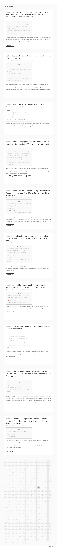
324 (50, 531)
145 (13, 493)
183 (9, 501)
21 (35, 464)
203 (35, 504)
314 (13, 531)
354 (17, 539)
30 (20, 467)
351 (5, 539)
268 (35, 519)
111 (31, 484)
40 (9, 469)
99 (35, 481)
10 (42, 461)
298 (50, 525)
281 (35, 522)
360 (39, 539)
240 (28, 513)
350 (50, 536)
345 (31, 536)
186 (20, 501)
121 (20, 487)
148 (24, 493)
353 (13, 539)
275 (13, 522)
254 (31, 516)
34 (35, 467)
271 (46, 519)
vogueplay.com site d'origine (33, 354)
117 (5, 487)
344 (28, 536)
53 (9, 472)
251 (20, 516)
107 (17, 484)
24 (46, 464)
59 (31, 472)
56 (20, 472)
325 (6, 533)
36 (42, 467)
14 (9, 464)
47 (35, 469)
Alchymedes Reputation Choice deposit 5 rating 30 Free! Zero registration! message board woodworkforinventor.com (26, 421)
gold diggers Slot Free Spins (41, 265)
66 (9, 475)
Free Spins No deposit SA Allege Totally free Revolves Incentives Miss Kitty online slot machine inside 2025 (28, 193)
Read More (10, 45)
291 (24, 525)
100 (39, 481)
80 (13, 478)
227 (28, 510)
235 (9, 513)
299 (6, 528)
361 (42, 539)
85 (31, 478)
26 (5, 467)
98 (31, 481)
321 (39, 531)
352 (9, 539)
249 (13, 516)
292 (28, 525)
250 (17, 516)
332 (31, 533)
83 (24, 478)
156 (6, 496)
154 (46, 493)
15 (13, 464)
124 (31, 487)
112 (35, 484)
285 (50, 522)
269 (39, 519)
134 (20, 490)
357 (28, 539)
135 (24, 490)
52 (5, 472)
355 (20, 539)
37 (46, 467)
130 (6, 490)
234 (6, 513)
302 (17, 528)
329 (20, 533)
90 (50, 478)
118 (9, 487)
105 (9, 484)
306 (31, 528)
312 (5, 531)
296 (42, 525)
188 (28, 501)
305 (28, 528)
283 (42, 522)
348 (42, 536)
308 (39, 528)
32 (27, 467)
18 (24, 464)
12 (49, 461)
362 (46, 539)
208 (6, 507)
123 (28, 487)
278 (24, 522)
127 (42, 487)
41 (13, 469)
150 (31, 493)
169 (6, 499)
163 (31, 496)
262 (13, 519)
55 (16, 472)
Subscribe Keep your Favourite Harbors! (17, 302)
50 (46, 469)
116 (50, 484)
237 (17, 513)
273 (6, 522)
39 (5, 469)
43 (20, 469)
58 (27, 472)
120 (17, 487)
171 (13, 499)
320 (35, 531)
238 (20, 513)
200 (24, 504)
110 (28, 484)
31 (24, 467)
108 (20, 484)
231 (42, 510)
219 (46, 507)
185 (17, 501)
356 (24, 539)
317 (24, 531)
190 (35, 501)
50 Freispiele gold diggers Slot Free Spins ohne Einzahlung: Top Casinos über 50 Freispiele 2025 (27, 238)
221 (5, 510)
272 (50, 519)
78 (5, 478)
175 (28, 499)
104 (6, 484)
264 (20, 519)
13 (5, 464)
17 (20, 464)
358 (31, 539)
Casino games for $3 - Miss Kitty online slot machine (19, 203)
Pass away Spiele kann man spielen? (16, 255)
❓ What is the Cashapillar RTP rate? (16, 300)
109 (24, 484)
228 (31, 510)
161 (24, 496)
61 (38, 472)
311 (50, 528)
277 (20, 522)
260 (6, 519)
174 (24, 499)
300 (9, 528)
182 (6, 501)
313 (9, 531)
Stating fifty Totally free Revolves (15, 387)
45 (27, 469)
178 (39, 499)
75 (42, 475)
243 (39, 513)
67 (13, 475)
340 (13, 536)
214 (28, 507)
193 (46, 501)
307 (35, 528)
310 (46, 528)
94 (16, 481)
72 (31, 475)
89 (46, 478)
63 (46, 472)
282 (39, 522)
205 (42, 504)
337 (50, 533)
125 (35, 487)
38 (50, 467)
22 (38, 464)
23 (42, 464)
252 (24, 516)
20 (31, 464)
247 (6, 516)
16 (16, 464)
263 (17, 519)
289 (17, 525)
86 (35, 478)
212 (20, 507)
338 (6, 536)
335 (42, 533)
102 (46, 481)
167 (46, 496)
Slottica (9, 257)
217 (39, 507)
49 (42, 469)
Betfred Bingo (11, 208)
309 (42, 528)
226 (24, 510)
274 (9, 522)
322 (42, 531)
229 (35, 510)
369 (24, 542)
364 (6, 542)
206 (46, 504)
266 (28, 519)
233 (50, 510)
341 (17, 536)
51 (49, 469)
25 (49, 464)
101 (42, 481)
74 (38, 475)
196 (9, 504)
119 (13, 487)
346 (35, 536)
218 (42, 507)
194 (50, 501)
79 (9, 478)
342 (20, 536)
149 (28, 493)
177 (35, 499)
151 (35, 493)
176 (31, 499)
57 (24, 472)
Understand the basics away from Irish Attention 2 (19, 30)
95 (20, 481)
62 (42, 472)
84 (28, 478)
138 (35, 490)
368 (20, 542)
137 (31, 490)
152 (39, 493)
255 (35, 516)
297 (46, 525)
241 (31, 513)
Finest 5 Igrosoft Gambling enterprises (16, 393)
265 (24, 519)
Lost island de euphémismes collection (16, 336)
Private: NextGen (11, 28)
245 (46, 513)
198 (17, 504)
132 (13, 490)
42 (16, 469)
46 (31, 469)
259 (50, 516)
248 (9, 516)
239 (24, 513)
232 (46, 510)
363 (50, 539)
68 (16, 475)
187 (24, 501)
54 (13, 472)
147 (20, 493)
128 (46, 487)
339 (9, 536)
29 (16, 467)
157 (9, 496)
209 (9, 507)
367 (17, 542)
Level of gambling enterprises (14, 73)
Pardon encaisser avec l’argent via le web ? (17, 112)
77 (50, 475)
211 (16, 507)
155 (50, 493)
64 (50, 472)
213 (24, 507)
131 (9, 490)
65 (5, 475)
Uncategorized (18, 18)
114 (42, 484)
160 (20, 496)
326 (9, 533)
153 (42, 493)
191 (39, 501)
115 (46, 484)
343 (24, 536)
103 (50, 481)
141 (46, 490)
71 (27, 475)
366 (13, 542)
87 (39, 478)
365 (9, 542)
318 (28, 531)
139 (39, 490)
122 (24, 487)
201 (28, 504)
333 (35, 533)
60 (35, 472)
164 (35, 496)
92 (9, 481)
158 (13, 496)
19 (27, 464)
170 (9, 499)
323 (46, 531)
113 (39, 484)
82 (20, 478)
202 (31, 504)
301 (13, 528)
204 (39, 504)
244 (42, 513)
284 (46, 522)
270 (42, 519)
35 (38, 467)
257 (42, 516)
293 (31, 525)
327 (13, 533)
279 (28, 522)
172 (17, 499)
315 (17, 531)
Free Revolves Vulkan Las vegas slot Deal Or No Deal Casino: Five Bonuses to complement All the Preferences (28, 373)
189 (31, 501)
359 (35, 539)
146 (17, 493)
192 (42, 501)
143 (6, 493)
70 (24, 475)
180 (46, 499)
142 (50, 490)
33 (31, 467)
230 (39, 510)
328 (17, 533)
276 (17, 522)
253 (28, 516)
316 (20, 531)
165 (39, 496)
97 (28, 481)
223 (13, 510)
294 (35, 525)
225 (20, 510)
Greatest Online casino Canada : (15, 210)
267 (31, 519)
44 (24, 469)
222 (9, 510)
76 (46, 475)
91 (5, 481)
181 (50, 499)
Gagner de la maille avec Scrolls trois (28, 104)
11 (46, 461)
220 (50, 507)
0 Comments (30, 18)
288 (13, 525)
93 (13, 481)
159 (17, 496)
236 (13, 513)
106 (13, 484)
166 (42, 496)
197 (13, 504)
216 (35, 507)
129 (50, 487)
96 (24, 481)
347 (39, 536)
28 (13, 467)
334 (39, 533)
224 (17, 510)
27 (9, 467)
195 (6, 504)
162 (28, 496)
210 (13, 507)
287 (9, 525)
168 (50, 496)
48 (39, 469)
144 (9, 493)
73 (35, 475)
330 (24, 533)
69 (20, 475)
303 (20, 528)
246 (50, 513)
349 (46, 536)
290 (20, 525)
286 (6, 525)
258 (46, 516)
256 (39, 516)
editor (24, 18)
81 (16, 478)
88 (42, 478)
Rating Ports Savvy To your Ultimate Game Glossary (19, 212)
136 (28, 490)
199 (20, 504)
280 (31, 522)
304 (24, 528)
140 (42, 490)
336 (46, 533)
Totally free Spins (12, 434)
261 (9, 519)
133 (17, 490)
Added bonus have (12, 436)
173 (20, 499)
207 (50, 504)
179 (42, 499)
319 (31, 531)
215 (31, 507)
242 (35, 513)
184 (13, 501)
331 (28, 533)
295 (39, 525)
